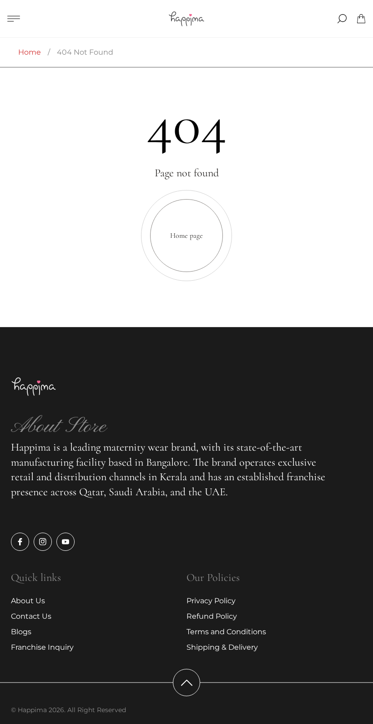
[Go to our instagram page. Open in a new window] (43, 542)
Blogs (21, 631)
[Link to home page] (33, 387)
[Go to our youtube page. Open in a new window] (65, 542)
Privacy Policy (211, 600)
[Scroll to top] (186, 682)
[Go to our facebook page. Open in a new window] (20, 542)
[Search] (342, 19)
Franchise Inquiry (42, 647)
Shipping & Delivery (222, 647)
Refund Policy (211, 616)
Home (29, 52)
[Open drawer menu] (14, 19)
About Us (28, 600)
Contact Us (31, 616)
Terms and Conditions (226, 631)
